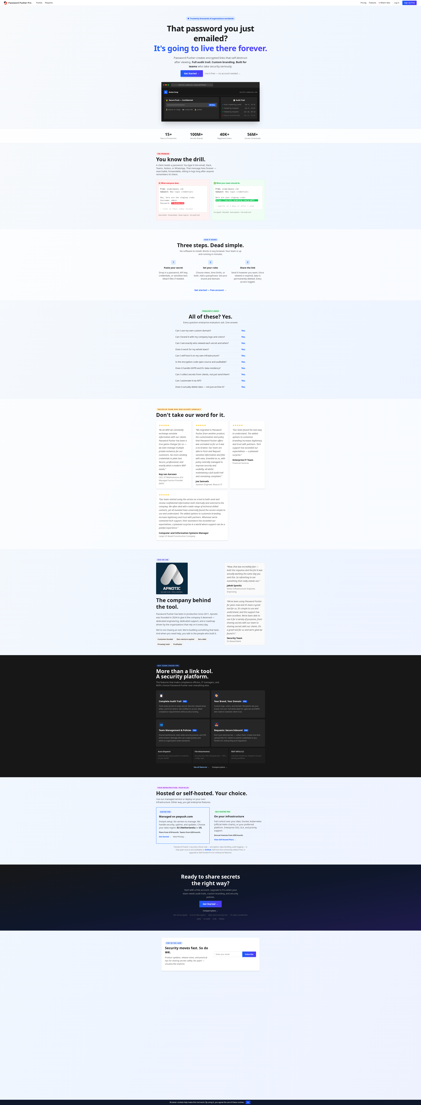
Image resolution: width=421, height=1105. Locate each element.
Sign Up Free (409, 3)
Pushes (39, 3)
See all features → (201, 767)
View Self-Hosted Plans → (225, 839)
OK (248, 1102)
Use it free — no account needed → (223, 73)
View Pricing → (179, 836)
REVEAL (212, 105)
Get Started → (191, 73)
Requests (49, 3)
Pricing (363, 3)
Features (372, 3)
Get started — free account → (210, 290)
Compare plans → (219, 767)
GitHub (208, 850)
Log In (396, 3)
